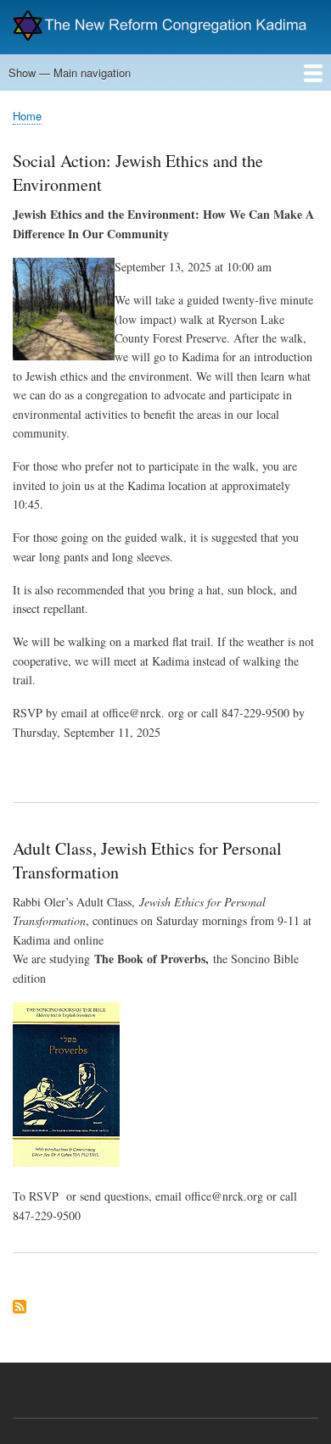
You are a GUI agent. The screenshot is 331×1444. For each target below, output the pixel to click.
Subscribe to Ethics (19, 1308)
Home (27, 116)
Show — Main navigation (69, 72)
